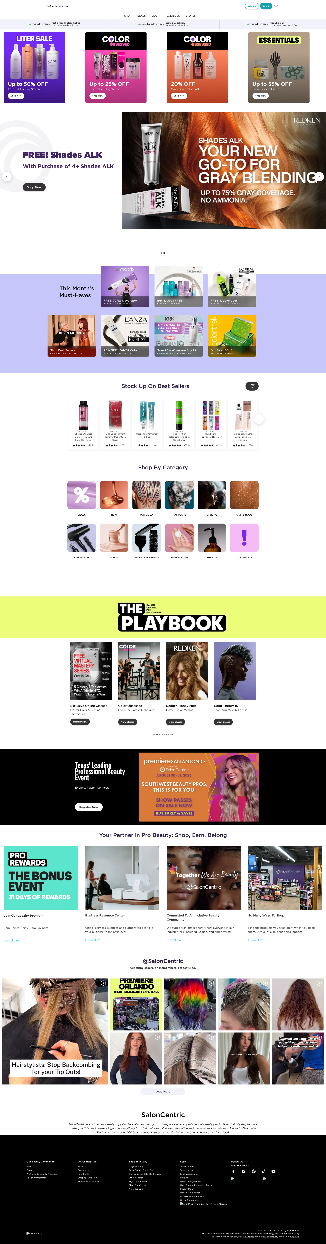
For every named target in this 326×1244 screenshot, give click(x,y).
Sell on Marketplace (36, 1177)
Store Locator (136, 1177)
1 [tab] (161, 253)
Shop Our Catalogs (138, 1185)
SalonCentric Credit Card (141, 1170)
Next (319, 176)
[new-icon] (114, 495)
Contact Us (83, 1170)
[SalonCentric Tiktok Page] (263, 1171)
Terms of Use (186, 1170)
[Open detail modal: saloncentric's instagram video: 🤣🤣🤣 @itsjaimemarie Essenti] (190, 1058)
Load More (155, 1092)
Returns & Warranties (88, 1181)
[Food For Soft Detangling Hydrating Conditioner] (179, 415)
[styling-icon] (212, 495)
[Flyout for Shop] (127, 18)
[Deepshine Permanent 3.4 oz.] (147, 415)
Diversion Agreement (190, 1181)
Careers (30, 1170)
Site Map (294, 1236)
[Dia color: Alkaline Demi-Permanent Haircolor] (243, 415)
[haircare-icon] (179, 495)
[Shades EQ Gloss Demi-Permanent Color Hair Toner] (83, 415)
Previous (7, 176)
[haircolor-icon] (146, 495)
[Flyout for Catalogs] (173, 18)
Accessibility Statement (192, 1196)
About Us (31, 1166)
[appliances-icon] (81, 538)
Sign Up (252, 6)
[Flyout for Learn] (156, 18)
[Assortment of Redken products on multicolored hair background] (224, 170)
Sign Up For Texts (138, 1181)
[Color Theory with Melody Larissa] (235, 671)
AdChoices (248, 1236)
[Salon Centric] (58, 6)
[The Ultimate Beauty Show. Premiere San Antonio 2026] (199, 787)
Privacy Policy (187, 1189)
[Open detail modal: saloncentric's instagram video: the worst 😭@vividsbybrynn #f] (298, 1058)
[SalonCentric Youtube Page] (273, 1171)
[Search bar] (276, 6)
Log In (266, 6)
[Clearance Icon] (244, 538)
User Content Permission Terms (196, 1185)
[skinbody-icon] (244, 495)
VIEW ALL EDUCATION (163, 734)
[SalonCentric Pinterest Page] (254, 1171)
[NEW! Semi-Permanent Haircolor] (211, 415)
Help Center (84, 1174)
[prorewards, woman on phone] (41, 878)
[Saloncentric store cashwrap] (285, 878)
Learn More (11, 940)
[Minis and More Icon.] (179, 538)
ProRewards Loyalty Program (41, 1174)
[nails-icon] (114, 538)
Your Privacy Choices (215, 1204)
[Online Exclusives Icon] (212, 538)
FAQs (80, 1166)
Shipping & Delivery (87, 1177)
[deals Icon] (81, 495)
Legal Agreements (189, 1174)
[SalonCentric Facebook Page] (233, 1171)
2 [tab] (164, 253)
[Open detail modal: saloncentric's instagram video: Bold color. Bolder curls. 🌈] (190, 1004)
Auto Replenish (136, 1189)
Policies (184, 1177)
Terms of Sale (187, 1166)
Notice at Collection (190, 1192)
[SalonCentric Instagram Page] (243, 1171)
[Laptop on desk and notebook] (122, 878)
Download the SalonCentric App (145, 1174)
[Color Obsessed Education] (139, 671)
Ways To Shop (136, 1166)
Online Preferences (189, 1200)
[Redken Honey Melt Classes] (187, 671)
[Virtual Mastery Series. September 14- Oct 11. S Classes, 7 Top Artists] (91, 671)
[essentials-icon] (146, 538)
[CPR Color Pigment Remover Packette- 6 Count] (115, 415)
